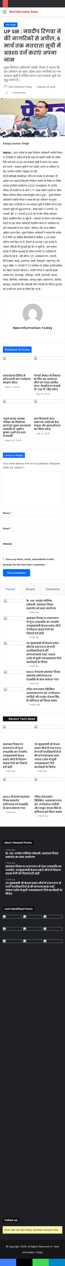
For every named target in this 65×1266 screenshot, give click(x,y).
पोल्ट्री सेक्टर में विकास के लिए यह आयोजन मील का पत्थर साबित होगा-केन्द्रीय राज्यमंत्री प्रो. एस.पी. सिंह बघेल (47, 382)
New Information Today (20, 86)
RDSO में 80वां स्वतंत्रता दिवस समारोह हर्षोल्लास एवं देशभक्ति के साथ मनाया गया (43, 675)
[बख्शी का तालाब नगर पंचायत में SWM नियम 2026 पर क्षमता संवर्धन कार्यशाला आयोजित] (32, 944)
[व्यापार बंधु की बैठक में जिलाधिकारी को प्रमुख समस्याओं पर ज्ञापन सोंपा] (12, 1075)
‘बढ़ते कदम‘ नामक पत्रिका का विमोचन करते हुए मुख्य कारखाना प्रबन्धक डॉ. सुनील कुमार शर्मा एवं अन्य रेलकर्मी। (17, 427)
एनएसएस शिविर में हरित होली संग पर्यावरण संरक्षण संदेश (17, 379)
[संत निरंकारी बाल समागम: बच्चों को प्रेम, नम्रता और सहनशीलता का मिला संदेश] (48, 407)
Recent (30, 589)
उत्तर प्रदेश (11, 24)
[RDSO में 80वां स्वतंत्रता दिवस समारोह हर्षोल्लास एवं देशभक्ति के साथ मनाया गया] (14, 677)
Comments (53, 589)
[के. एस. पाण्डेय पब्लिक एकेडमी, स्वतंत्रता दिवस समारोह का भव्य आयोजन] (14, 606)
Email (7, 528)
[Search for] (60, 13)
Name (7, 513)
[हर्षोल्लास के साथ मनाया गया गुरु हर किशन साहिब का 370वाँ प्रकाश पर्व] (52, 932)
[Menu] (4, 13)
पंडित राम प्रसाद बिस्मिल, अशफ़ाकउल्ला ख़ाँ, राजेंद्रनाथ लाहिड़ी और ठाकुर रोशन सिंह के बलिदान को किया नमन (43, 694)
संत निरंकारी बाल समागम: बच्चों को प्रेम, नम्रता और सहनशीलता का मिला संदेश (47, 424)
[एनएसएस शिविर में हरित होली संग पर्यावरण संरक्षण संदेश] (17, 364)
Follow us (11, 1220)
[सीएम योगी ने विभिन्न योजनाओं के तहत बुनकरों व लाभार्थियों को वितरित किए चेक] (52, 944)
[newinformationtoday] (23, 11)
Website (7, 543)
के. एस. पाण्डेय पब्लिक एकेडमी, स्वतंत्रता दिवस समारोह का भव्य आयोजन (41, 604)
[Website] (32, 334)
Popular (10, 589)
